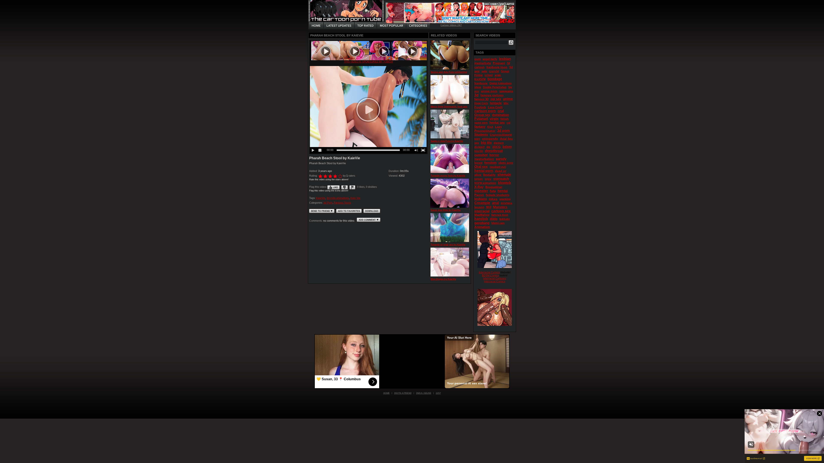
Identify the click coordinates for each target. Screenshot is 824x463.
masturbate (482, 63)
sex (476, 142)
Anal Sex (506, 138)
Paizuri (479, 195)
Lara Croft (495, 107)
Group (505, 71)
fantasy (479, 126)
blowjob (504, 183)
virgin (494, 118)
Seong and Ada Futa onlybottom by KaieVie (455, 72)
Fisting (478, 75)
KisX (490, 126)
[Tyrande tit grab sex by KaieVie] (449, 227)
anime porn (489, 91)
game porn (481, 122)
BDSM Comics (490, 275)
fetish (504, 118)
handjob (481, 219)
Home (386, 393)
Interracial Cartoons (494, 278)
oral (501, 111)
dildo (493, 219)
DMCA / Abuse (423, 393)
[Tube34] (368, 59)
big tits (486, 142)
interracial (481, 211)
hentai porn (483, 171)
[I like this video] (333, 186)
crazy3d (494, 71)
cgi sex (496, 99)
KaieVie (320, 198)
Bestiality (489, 174)
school (489, 75)
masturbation (484, 159)
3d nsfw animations (338, 198)
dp (488, 147)
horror (494, 155)
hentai (503, 191)
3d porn (503, 130)
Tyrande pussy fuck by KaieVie (448, 175)
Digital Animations (500, 83)
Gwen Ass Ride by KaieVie (445, 210)
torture (478, 178)
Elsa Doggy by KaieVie (443, 279)
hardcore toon (496, 67)
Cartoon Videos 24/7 (451, 25)
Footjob (480, 107)
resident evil (498, 166)
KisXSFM (480, 79)
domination (500, 115)
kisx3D (478, 151)
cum (477, 59)
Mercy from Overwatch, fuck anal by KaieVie (455, 106)
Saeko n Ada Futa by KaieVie (447, 141)
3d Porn (328, 202)
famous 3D (481, 99)
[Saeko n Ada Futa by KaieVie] (449, 124)
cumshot (481, 155)
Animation (482, 227)
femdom (490, 162)
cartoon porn (485, 111)
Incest (478, 162)
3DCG (496, 147)
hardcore (481, 83)
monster (481, 191)
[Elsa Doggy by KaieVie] (449, 262)
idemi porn (505, 162)
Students (481, 134)
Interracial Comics (489, 272)
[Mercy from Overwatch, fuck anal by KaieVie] (449, 89)
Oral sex (481, 166)
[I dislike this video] (344, 186)
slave (477, 87)
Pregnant (499, 63)
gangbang (481, 223)
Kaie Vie (355, 198)
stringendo (490, 138)
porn (477, 138)
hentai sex (497, 122)
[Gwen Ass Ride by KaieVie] (449, 193)
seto (484, 71)
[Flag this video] (352, 186)
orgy (488, 178)
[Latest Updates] (339, 25)
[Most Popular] (391, 25)
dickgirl (479, 147)
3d (476, 95)
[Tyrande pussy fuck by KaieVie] (449, 158)
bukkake (504, 219)
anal (495, 203)
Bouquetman (493, 187)
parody (501, 159)
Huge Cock (481, 103)
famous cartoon (492, 95)
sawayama (506, 91)
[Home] (316, 25)
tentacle (496, 103)
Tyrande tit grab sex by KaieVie (448, 244)
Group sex (482, 115)
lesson (479, 207)
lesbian (505, 59)
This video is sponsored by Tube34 (368, 61)
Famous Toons (342, 202)
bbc (506, 103)
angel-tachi (490, 59)
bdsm (507, 147)
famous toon (499, 214)
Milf (488, 207)
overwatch (501, 178)
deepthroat (494, 151)
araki (498, 75)
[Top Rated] (365, 25)
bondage (495, 79)
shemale (504, 174)
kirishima (506, 203)
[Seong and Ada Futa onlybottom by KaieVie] (449, 55)
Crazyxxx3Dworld (501, 134)
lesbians (480, 199)
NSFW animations (485, 183)
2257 (438, 393)
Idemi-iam (498, 223)
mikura (493, 199)
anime (508, 99)
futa (493, 191)
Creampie (482, 203)
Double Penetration (494, 87)
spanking (504, 199)
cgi (508, 122)
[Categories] (418, 25)
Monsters (500, 207)
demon (499, 142)
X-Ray (478, 187)
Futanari (481, 118)
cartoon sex (501, 211)
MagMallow (481, 214)
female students (497, 195)
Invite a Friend (403, 393)
